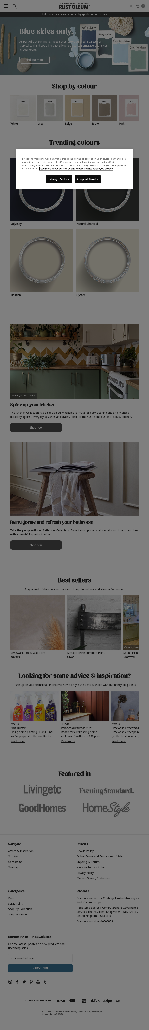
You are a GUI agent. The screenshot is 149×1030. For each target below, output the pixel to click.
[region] (74, 169)
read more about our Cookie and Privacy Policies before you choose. (76, 168)
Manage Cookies (59, 179)
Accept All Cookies (87, 179)
